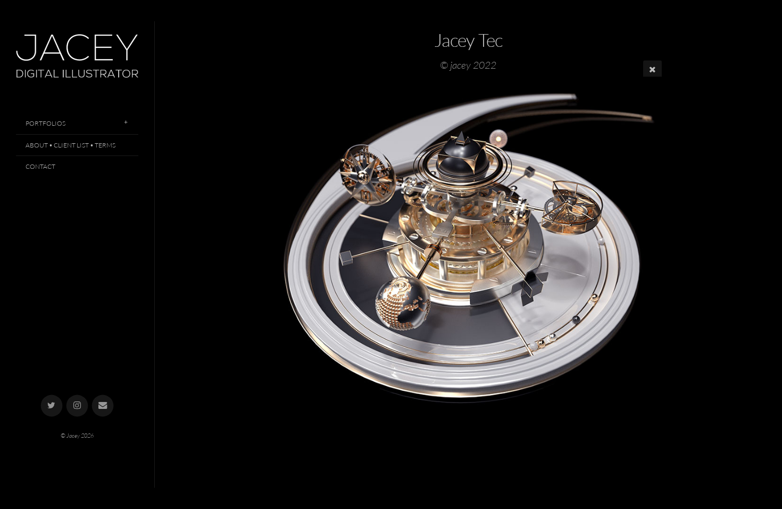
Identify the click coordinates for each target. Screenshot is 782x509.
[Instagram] (77, 406)
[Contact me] (103, 406)
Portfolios (45, 123)
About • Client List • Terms (70, 145)
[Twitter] (52, 406)
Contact (40, 166)
